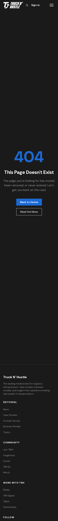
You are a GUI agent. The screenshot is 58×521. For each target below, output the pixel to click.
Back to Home (29, 202)
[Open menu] (51, 5)
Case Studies (10, 415)
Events (6, 461)
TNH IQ (6, 466)
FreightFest (9, 455)
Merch (6, 472)
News (6, 409)
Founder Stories (11, 420)
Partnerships (9, 507)
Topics (6, 432)
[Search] (27, 5)
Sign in (35, 5)
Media (6, 489)
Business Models (12, 426)
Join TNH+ (8, 449)
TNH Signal (8, 495)
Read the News (29, 211)
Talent (6, 501)
